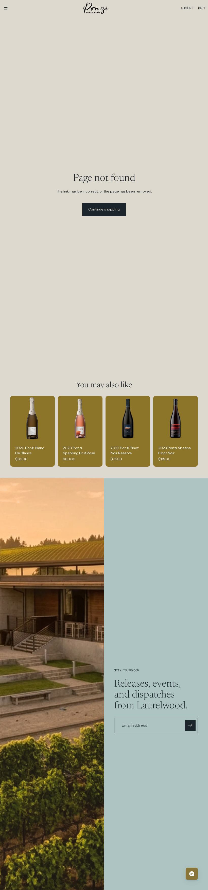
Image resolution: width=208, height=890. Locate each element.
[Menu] (6, 8)
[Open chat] (192, 874)
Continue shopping (104, 209)
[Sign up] (190, 725)
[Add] (46, 433)
